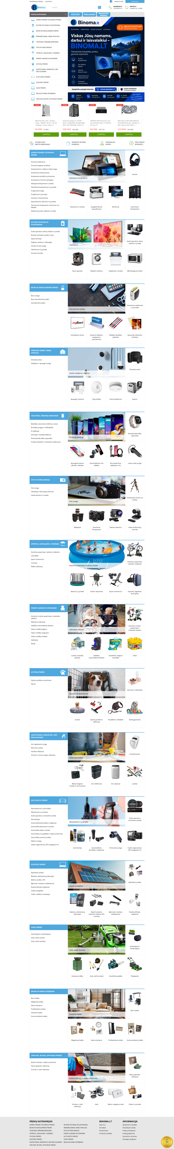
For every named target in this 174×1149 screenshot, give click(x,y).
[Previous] (30, 120)
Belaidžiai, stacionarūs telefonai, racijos (44, 424)
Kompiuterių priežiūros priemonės (43, 176)
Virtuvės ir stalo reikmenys (40, 1070)
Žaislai (33, 644)
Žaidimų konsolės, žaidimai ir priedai (43, 211)
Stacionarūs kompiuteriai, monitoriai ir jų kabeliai (45, 206)
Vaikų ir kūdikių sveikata (39, 636)
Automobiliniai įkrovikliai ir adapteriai (43, 823)
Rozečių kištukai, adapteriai (40, 887)
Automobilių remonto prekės (41, 837)
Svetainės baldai (36, 1013)
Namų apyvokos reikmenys (40, 1066)
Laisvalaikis (35, 556)
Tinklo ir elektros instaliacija (40, 894)
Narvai (33, 684)
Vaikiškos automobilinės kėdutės (42, 626)
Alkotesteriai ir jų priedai (39, 812)
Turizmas (34, 563)
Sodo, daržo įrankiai (38, 938)
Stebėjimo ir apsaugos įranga (41, 363)
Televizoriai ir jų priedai (39, 250)
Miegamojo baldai (37, 1002)
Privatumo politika (105, 1133)
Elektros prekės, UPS (38, 880)
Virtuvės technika (37, 253)
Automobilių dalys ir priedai (40, 830)
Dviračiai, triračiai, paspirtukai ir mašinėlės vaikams (45, 617)
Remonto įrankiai (37, 748)
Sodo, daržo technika (38, 941)
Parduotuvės (118, 1)
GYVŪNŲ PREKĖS (35, 1136)
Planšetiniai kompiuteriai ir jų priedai (43, 187)
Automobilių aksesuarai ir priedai (42, 827)
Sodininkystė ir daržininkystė (41, 934)
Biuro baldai (35, 998)
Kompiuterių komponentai (40, 173)
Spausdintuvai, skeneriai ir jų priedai (43, 202)
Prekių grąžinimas (129, 1133)
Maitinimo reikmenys (38, 622)
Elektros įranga (36, 841)
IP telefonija (35, 431)
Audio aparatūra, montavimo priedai (43, 816)
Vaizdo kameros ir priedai (39, 495)
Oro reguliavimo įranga (39, 744)
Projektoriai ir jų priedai (39, 194)
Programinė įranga (37, 191)
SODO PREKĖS (68, 1139)
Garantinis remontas (130, 1136)
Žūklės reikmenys (37, 567)
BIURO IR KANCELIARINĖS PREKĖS (41, 1128)
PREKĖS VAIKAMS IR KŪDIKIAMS (74, 1133)
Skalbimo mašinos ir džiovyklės (41, 242)
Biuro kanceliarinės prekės (40, 299)
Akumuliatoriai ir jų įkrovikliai (41, 809)
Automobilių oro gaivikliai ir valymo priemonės (47, 834)
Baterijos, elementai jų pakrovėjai (42, 876)
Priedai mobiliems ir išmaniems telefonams (46, 442)
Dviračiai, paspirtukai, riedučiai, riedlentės (45, 552)
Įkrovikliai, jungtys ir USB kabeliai (42, 428)
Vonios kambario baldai (39, 1016)
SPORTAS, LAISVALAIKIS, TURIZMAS (41, 1133)
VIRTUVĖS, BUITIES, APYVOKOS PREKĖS (43, 1145)
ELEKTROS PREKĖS (36, 1139)
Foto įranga (35, 488)
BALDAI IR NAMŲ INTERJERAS (73, 1142)
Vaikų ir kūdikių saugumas (40, 633)
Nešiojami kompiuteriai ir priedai (42, 184)
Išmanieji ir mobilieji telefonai (41, 435)
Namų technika (36, 239)
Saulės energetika (37, 891)
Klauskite (48, 1)
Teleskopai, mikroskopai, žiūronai (42, 492)
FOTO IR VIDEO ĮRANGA (71, 1131)
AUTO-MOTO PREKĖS (71, 1136)
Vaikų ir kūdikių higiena (39, 629)
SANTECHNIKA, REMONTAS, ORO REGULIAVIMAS (46, 1142)
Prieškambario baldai (38, 1009)
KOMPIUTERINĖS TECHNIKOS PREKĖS (42, 1125)
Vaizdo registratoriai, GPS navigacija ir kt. (45, 845)
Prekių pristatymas (129, 1131)
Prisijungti (135, 1)
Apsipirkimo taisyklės (130, 1125)
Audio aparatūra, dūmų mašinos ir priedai (45, 231)
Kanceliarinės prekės (38, 303)
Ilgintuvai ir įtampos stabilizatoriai (42, 883)
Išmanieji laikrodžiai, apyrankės (41, 438)
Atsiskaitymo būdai (129, 1128)
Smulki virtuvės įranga (38, 246)
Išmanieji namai (36, 360)
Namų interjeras (36, 1005)
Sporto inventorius (37, 559)
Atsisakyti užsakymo (129, 1139)
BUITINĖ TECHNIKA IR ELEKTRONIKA (76, 1125)
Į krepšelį (34, 134)
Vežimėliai (34, 640)
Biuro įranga (35, 296)
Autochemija (35, 819)
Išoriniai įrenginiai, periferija (40, 165)
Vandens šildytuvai (37, 751)
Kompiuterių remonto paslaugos (42, 180)
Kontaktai (102, 1128)
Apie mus (102, 1125)
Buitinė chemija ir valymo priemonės (43, 1062)
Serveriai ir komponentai (39, 198)
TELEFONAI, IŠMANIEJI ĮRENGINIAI (41, 1131)
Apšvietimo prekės (37, 873)
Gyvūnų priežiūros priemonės (41, 680)
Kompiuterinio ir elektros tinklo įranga (44, 169)
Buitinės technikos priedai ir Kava (42, 235)
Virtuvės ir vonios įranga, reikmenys (43, 755)
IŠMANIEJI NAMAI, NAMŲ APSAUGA (75, 1128)
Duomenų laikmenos (38, 162)
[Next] (143, 120)
